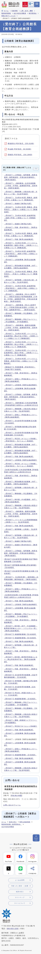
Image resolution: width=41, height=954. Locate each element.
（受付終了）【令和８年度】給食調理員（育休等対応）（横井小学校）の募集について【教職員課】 (20, 253)
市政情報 (14, 11)
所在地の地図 (16, 795)
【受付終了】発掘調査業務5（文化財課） (20, 699)
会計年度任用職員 (20, 13)
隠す (36, 168)
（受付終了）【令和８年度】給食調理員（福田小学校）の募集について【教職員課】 (20, 218)
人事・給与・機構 (26, 11)
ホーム (6, 11)
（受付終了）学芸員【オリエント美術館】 (20, 726)
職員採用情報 (6, 13)
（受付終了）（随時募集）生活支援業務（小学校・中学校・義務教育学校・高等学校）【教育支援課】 (20, 185)
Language (31, 5)
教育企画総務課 (25, 822)
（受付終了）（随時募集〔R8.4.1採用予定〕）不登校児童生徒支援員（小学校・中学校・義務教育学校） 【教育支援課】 (20, 307)
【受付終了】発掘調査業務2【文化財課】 (20, 634)
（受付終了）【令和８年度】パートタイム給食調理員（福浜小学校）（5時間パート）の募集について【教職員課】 (21, 353)
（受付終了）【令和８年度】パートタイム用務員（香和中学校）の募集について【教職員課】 (20, 361)
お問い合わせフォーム (12, 805)
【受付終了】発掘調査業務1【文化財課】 (20, 638)
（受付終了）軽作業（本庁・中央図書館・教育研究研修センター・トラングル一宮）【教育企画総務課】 (20, 628)
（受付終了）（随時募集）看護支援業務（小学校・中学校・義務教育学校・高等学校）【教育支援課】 (20, 327)
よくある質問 (19, 880)
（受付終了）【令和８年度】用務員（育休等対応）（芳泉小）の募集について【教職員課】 (20, 274)
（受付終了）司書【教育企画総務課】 (19, 239)
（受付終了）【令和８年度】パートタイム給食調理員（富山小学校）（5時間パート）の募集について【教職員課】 (21, 344)
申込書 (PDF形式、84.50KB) (19, 149)
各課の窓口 (13, 822)
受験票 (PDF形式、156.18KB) (20, 155)
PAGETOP (36, 839)
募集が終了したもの (8, 16)
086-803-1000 (13, 928)
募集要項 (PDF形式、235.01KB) (21, 143)
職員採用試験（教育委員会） (11, 824)
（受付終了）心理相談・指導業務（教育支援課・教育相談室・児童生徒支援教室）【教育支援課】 (20, 177)
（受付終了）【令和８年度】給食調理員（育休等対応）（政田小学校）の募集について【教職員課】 (20, 288)
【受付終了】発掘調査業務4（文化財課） (20, 755)
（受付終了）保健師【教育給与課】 (18, 203)
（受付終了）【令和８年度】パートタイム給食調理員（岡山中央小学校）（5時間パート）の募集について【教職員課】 (21, 336)
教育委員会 (33, 13)
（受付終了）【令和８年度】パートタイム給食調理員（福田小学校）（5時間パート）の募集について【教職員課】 (21, 245)
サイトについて (19, 903)
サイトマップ (19, 897)
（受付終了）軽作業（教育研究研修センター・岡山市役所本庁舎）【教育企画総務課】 (20, 659)
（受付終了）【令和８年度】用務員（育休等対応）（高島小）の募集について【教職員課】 (20, 209)
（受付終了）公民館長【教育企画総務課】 (20, 385)
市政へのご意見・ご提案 (19, 886)
